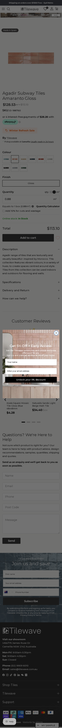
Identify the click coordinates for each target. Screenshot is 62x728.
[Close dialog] (56, 333)
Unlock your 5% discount (31, 379)
